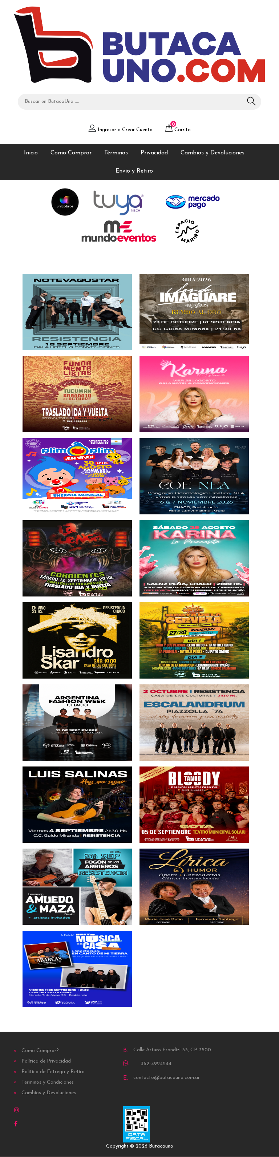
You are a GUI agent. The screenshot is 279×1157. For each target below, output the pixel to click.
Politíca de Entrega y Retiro (53, 1072)
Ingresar (107, 130)
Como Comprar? (40, 1050)
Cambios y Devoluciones (212, 153)
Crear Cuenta (137, 130)
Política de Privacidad (46, 1061)
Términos (116, 153)
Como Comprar (71, 153)
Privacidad (154, 153)
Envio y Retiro (134, 171)
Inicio (31, 153)
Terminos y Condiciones (47, 1082)
